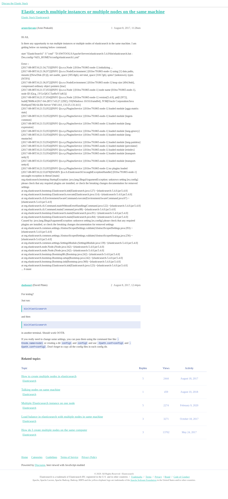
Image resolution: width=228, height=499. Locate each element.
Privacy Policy (89, 457)
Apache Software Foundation (143, 480)
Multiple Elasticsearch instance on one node (48, 403)
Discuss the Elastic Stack (15, 3)
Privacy (158, 477)
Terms (148, 477)
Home (24, 457)
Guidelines (51, 457)
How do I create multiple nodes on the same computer (54, 430)
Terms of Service (69, 457)
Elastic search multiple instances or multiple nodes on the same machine (93, 11)
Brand (167, 477)
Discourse (40, 465)
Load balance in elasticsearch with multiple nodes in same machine (62, 416)
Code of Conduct (182, 477)
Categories (36, 457)
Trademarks (136, 477)
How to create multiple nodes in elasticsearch (48, 376)
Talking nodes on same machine (40, 389)
